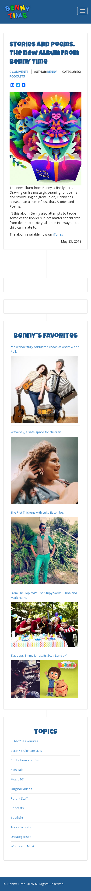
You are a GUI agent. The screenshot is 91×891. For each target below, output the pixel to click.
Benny (52, 72)
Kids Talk (17, 770)
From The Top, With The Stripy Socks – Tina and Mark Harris (44, 595)
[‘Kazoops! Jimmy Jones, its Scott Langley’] (44, 679)
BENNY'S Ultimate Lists (26, 750)
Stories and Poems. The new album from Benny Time (44, 54)
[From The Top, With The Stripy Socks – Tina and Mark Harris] (44, 624)
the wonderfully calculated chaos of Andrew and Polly (45, 349)
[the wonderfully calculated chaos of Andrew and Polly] (44, 389)
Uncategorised (21, 837)
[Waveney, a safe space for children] (44, 470)
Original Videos (21, 789)
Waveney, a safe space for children (36, 432)
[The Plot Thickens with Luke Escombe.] (44, 550)
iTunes (58, 234)
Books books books (25, 760)
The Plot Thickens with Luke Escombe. (37, 512)
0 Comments (19, 72)
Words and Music (23, 846)
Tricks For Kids (21, 827)
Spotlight (17, 817)
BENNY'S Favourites (24, 741)
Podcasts (17, 76)
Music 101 (17, 779)
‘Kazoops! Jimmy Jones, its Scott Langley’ (38, 655)
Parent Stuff (19, 798)
